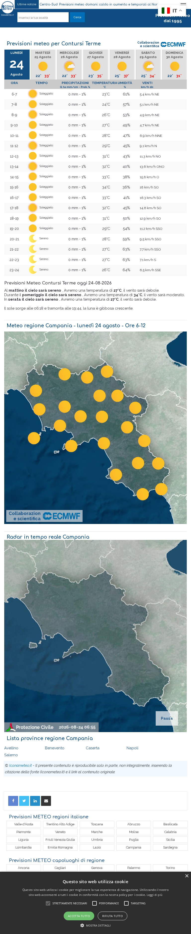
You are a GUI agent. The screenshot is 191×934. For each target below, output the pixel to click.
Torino (170, 868)
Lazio (97, 847)
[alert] (95, 903)
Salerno (11, 755)
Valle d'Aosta (23, 824)
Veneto (60, 832)
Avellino (11, 748)
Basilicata (170, 824)
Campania (133, 847)
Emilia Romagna (60, 847)
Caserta (92, 748)
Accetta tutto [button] (79, 916)
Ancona (23, 868)
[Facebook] (13, 801)
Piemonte (23, 832)
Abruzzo (133, 824)
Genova (96, 868)
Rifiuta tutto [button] (112, 916)
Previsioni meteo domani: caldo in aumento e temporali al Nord (74, 4)
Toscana (97, 824)
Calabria (170, 832)
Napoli (132, 748)
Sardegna (170, 847)
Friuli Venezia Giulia (60, 840)
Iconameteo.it (20, 765)
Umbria (97, 840)
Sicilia (170, 840)
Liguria (23, 840)
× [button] (187, 876)
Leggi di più (155, 895)
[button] (95, 925)
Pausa (167, 718)
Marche (96, 832)
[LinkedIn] (35, 801)
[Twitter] (24, 801)
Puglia (134, 840)
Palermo (133, 868)
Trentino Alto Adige (60, 824)
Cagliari (60, 868)
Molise (134, 832)
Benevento (54, 748)
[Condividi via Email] (46, 801)
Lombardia (23, 847)
